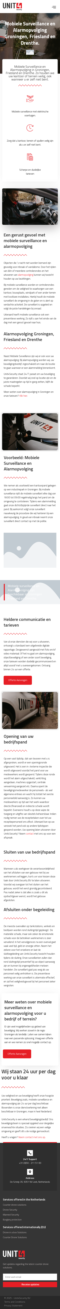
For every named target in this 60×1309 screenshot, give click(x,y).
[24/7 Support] (30, 1153)
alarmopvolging (25, 275)
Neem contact (32, 1137)
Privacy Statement (13, 1305)
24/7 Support (30, 1159)
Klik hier (23, 396)
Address (30, 1178)
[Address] (30, 1172)
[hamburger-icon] (53, 7)
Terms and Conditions (14, 1301)
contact (30, 834)
